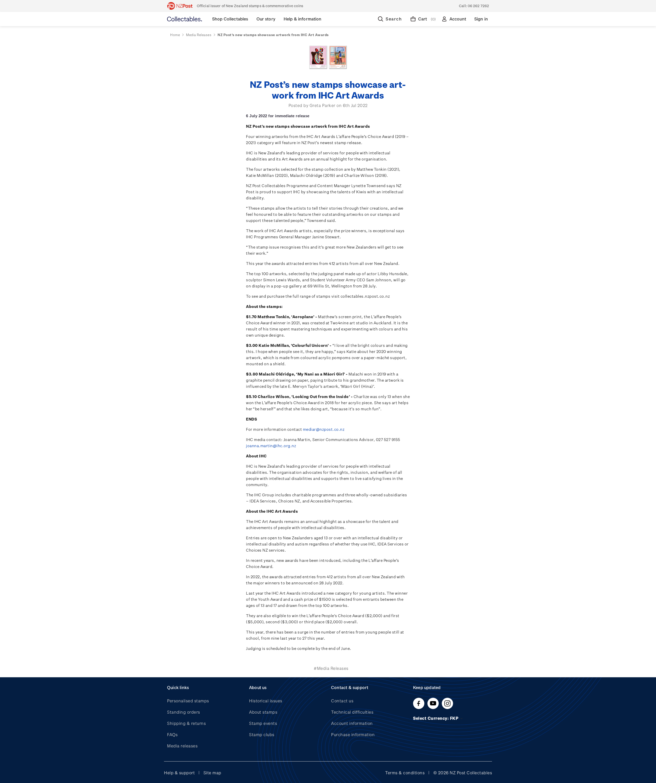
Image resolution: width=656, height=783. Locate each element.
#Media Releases (331, 668)
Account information (352, 723)
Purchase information (353, 734)
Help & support (179, 772)
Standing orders (183, 712)
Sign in (481, 18)
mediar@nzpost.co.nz (324, 429)
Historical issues (265, 700)
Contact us (342, 700)
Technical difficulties (352, 712)
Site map (212, 772)
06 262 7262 (478, 6)
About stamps (263, 712)
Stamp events (263, 723)
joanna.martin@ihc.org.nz (271, 445)
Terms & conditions (405, 772)
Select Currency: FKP (436, 718)
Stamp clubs (261, 734)
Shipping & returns (186, 723)
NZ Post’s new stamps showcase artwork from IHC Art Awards (328, 89)
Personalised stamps (188, 700)
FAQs (172, 734)
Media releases (182, 745)
